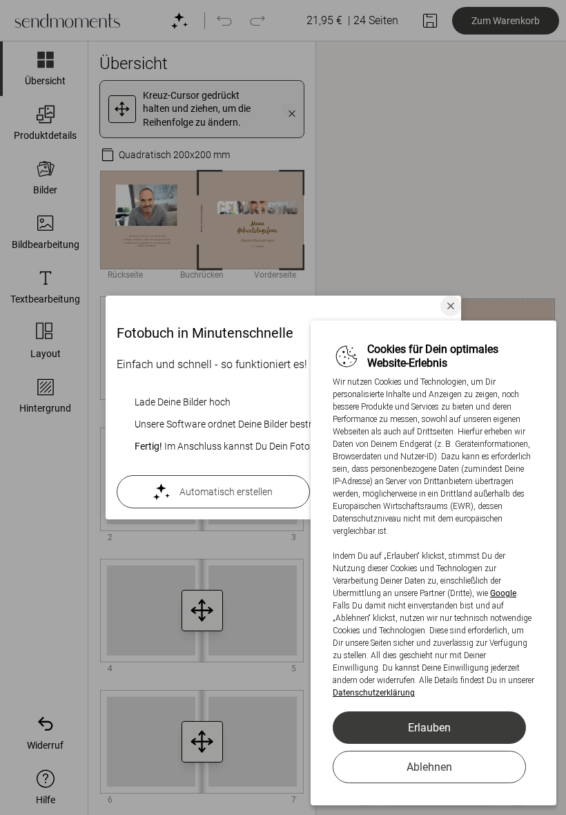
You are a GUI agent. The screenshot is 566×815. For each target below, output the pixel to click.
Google (503, 593)
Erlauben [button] (429, 727)
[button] (450, 306)
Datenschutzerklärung (374, 693)
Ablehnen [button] (429, 767)
